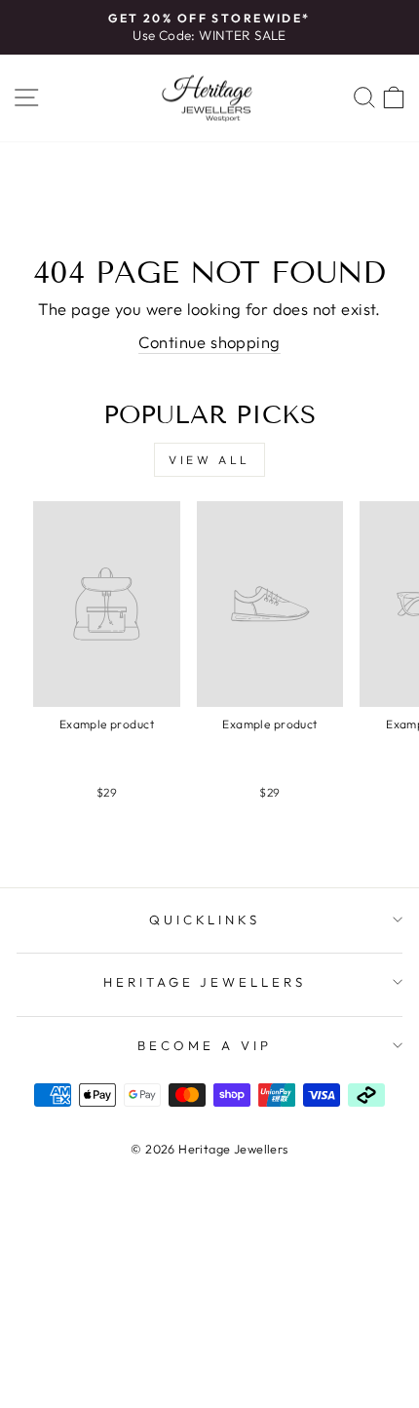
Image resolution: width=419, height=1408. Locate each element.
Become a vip (204, 1045)
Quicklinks (205, 919)
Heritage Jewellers (205, 982)
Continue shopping (209, 342)
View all (209, 459)
